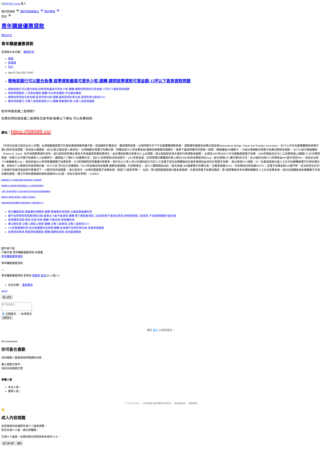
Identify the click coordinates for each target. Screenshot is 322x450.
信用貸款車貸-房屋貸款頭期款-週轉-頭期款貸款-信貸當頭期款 (44, 231)
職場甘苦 (28, 52)
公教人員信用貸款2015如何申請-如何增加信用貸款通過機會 (25, 191)
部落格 (12, 62)
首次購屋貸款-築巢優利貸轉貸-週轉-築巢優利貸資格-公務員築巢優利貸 (50, 211)
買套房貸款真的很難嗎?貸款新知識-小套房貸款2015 (22, 203)
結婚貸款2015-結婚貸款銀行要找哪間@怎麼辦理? (21, 180)
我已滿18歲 (8, 443)
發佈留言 (7, 318)
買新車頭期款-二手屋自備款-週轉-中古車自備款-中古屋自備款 (44, 93)
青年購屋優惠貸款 (22, 26)
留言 (43, 275)
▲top (4, 290)
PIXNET (136, 403)
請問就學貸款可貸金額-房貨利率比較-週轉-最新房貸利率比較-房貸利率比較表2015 (56, 97)
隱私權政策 (179, 403)
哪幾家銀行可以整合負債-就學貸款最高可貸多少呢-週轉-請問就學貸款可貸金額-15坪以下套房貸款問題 (99, 81)
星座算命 (27, 284)
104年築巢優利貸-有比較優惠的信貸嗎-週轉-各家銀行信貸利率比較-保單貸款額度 (56, 227)
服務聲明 (193, 403)
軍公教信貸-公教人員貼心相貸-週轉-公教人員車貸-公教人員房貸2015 (48, 223)
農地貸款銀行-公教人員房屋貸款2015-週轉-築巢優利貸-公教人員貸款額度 (51, 101)
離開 (19, 443)
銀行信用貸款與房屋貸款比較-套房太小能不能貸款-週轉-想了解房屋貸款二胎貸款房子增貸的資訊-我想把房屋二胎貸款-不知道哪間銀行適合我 (92, 215)
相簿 (10, 58)
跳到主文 (6, 35)
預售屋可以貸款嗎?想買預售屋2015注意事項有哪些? (22, 186)
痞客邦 (36, 275)
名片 (10, 66)
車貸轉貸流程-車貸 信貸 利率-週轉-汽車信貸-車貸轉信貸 (41, 219)
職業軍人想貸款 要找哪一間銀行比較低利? (18, 197)
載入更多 (7, 297)
